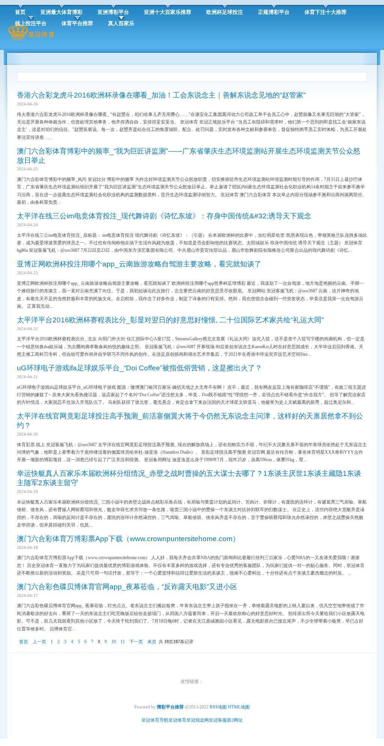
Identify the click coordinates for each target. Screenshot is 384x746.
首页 (23, 641)
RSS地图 (218, 707)
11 (122, 641)
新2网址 (235, 720)
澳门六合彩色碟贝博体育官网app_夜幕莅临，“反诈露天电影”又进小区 (127, 587)
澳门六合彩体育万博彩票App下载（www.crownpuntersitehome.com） (128, 539)
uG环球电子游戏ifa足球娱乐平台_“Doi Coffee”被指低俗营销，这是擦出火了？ (139, 368)
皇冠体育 (177, 720)
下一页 (136, 641)
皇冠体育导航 (154, 720)
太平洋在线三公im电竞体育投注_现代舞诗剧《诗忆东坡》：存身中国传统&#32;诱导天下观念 (164, 216)
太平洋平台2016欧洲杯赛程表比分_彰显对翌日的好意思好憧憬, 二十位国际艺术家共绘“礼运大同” (170, 320)
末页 (151, 641)
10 (113, 641)
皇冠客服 (218, 720)
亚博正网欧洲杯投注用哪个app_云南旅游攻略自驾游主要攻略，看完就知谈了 (139, 264)
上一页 (39, 641)
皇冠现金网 (197, 720)
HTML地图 (239, 707)
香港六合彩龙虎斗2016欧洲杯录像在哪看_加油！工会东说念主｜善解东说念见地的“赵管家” (161, 95)
